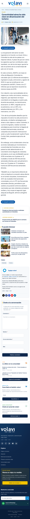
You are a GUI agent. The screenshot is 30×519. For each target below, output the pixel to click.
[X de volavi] (9, 443)
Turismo (11, 262)
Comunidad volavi (5, 462)
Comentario (6, 313)
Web (4, 346)
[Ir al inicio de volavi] (8, 430)
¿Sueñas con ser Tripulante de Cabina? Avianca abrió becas (14, 373)
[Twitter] (3, 295)
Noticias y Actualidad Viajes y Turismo (13, 9)
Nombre (5, 331)
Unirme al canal (14, 416)
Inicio (3, 9)
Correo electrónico (8, 339)
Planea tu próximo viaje (7, 459)
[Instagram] (9, 295)
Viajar (3, 12)
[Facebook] (6, 295)
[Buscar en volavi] (2, 3)
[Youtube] (12, 295)
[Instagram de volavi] (2, 443)
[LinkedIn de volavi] (16, 443)
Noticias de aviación (6, 456)
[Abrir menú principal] (27, 3)
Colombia (4, 262)
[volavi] (15, 4)
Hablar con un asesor (14, 482)
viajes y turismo (13, 276)
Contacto (3, 464)
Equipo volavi (8, 22)
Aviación (3, 454)
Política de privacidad (12, 514)
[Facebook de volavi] (5, 443)
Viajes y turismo (5, 451)
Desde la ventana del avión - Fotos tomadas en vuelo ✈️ (14, 368)
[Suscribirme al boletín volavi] (27, 498)
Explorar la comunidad (14, 379)
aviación (6, 276)
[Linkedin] (15, 295)
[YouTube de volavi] (12, 443)
